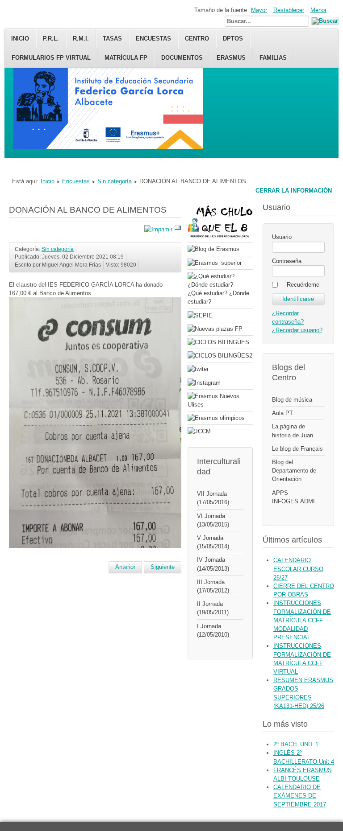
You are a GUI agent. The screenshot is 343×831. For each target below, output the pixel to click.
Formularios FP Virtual (51, 57)
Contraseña (286, 261)
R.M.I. (81, 38)
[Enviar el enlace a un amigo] (177, 229)
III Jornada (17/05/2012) (213, 586)
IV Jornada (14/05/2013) (213, 564)
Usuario (282, 237)
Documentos (182, 57)
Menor (318, 10)
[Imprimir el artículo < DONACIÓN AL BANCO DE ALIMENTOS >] (159, 229)
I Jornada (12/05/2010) (213, 630)
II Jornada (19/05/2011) (213, 608)
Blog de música (292, 399)
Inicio (20, 38)
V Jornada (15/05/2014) (213, 542)
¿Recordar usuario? (297, 330)
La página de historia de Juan (292, 430)
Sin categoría (114, 181)
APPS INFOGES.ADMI (293, 497)
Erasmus (231, 57)
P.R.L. (51, 38)
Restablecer (288, 10)
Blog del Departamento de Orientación (294, 470)
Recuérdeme (303, 284)
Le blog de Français (297, 448)
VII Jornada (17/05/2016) (213, 498)
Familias (273, 57)
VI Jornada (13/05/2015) (213, 520)
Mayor (259, 10)
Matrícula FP (126, 57)
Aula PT (282, 413)
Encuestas (76, 181)
